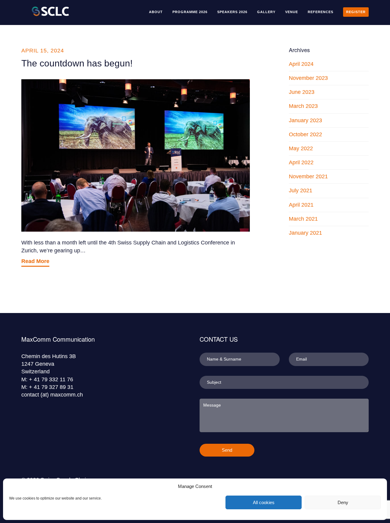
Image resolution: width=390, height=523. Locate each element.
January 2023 (305, 120)
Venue (291, 12)
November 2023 (308, 78)
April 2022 (301, 162)
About (156, 12)
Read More (35, 261)
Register (356, 12)
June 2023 (301, 92)
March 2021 (303, 219)
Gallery (266, 12)
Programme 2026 (189, 12)
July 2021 (300, 190)
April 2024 (301, 64)
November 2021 (308, 176)
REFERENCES (320, 12)
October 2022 (305, 134)
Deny (343, 502)
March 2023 (303, 106)
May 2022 (301, 148)
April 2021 (301, 205)
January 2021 (305, 233)
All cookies (264, 502)
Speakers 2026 (232, 12)
